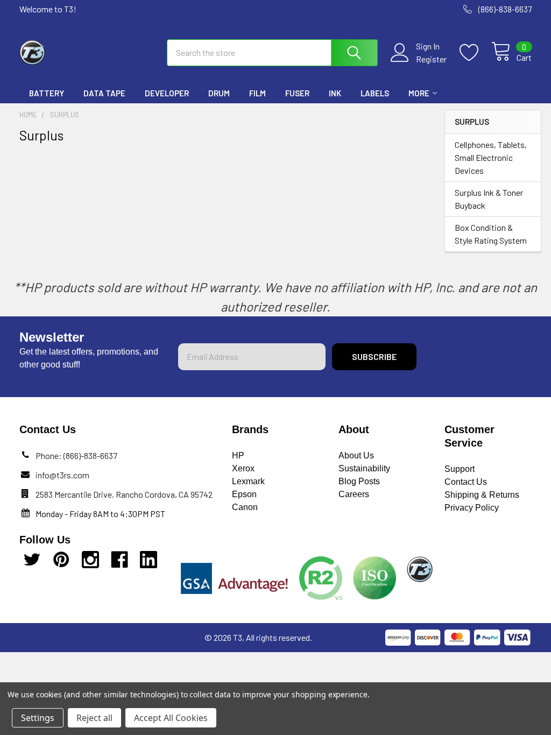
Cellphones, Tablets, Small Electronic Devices (491, 157)
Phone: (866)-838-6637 (76, 455)
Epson (244, 494)
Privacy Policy (471, 507)
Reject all (94, 718)
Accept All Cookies (171, 718)
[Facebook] (119, 560)
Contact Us (465, 481)
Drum (219, 93)
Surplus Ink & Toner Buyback (489, 198)
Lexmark (248, 481)
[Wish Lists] (475, 53)
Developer (167, 93)
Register (431, 59)
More (418, 93)
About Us (356, 455)
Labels (375, 93)
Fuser (297, 93)
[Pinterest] (61, 560)
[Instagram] (90, 560)
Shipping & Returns (481, 494)
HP (238, 455)
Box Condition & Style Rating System (491, 233)
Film (257, 93)
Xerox (243, 468)
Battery (46, 93)
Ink (335, 93)
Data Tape (104, 93)
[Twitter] (32, 560)
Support (459, 468)
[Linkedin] (148, 560)
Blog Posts (359, 481)
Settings (37, 718)
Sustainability (364, 468)
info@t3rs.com (62, 475)
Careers (353, 494)
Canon (245, 507)
